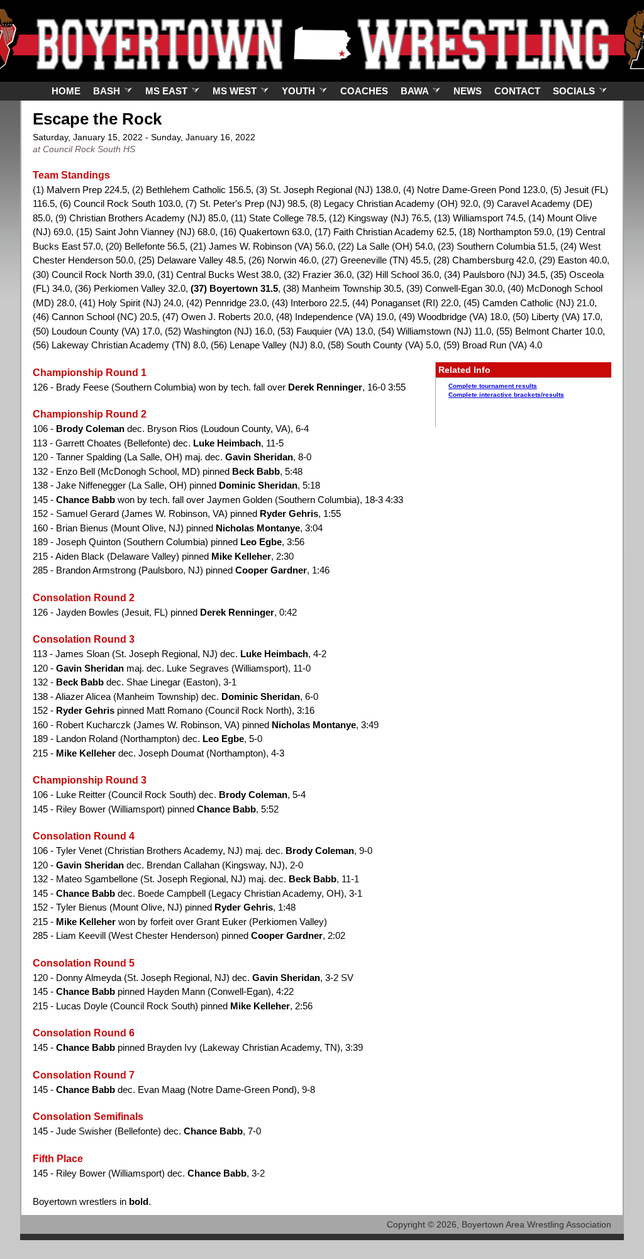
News (467, 91)
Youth (300, 91)
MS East (167, 91)
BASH (108, 91)
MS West (236, 91)
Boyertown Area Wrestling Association (536, 1224)
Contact (517, 91)
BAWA (416, 91)
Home (66, 91)
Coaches (364, 91)
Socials (575, 91)
